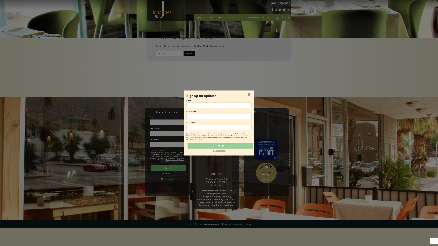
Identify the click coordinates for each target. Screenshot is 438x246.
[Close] (249, 94)
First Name (191, 111)
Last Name (191, 123)
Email (188, 100)
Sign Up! (220, 146)
